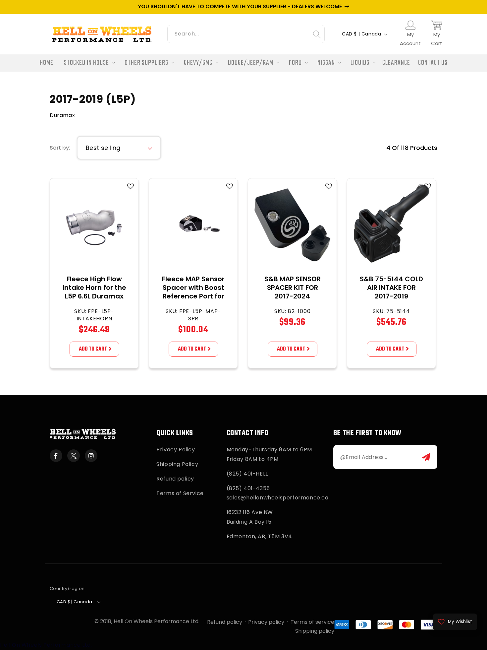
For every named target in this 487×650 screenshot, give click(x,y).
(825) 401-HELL (247, 474)
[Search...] (316, 34)
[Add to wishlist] (130, 186)
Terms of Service (180, 493)
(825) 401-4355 (248, 488)
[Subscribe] (426, 457)
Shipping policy (314, 631)
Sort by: (60, 148)
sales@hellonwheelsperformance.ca (278, 497)
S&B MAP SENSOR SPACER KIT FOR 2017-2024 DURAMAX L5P (292, 292)
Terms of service (312, 622)
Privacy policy (266, 622)
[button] (87, 63)
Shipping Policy (177, 464)
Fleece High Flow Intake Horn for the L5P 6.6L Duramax (94, 287)
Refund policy (175, 479)
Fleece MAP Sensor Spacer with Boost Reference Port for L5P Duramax (193, 292)
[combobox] (246, 33)
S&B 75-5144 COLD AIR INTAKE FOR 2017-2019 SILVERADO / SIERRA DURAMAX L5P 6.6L (391, 296)
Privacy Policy (175, 449)
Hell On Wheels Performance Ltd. (156, 621)
